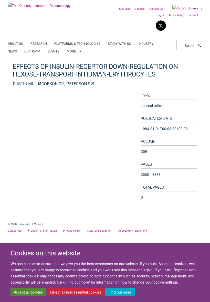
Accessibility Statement (132, 230)
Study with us (119, 43)
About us (15, 43)
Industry (146, 43)
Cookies (139, 8)
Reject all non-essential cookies (75, 292)
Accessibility (176, 15)
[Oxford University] (183, 8)
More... (73, 51)
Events (53, 51)
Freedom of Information (42, 230)
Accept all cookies (28, 292)
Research (38, 43)
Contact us (156, 8)
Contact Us (15, 230)
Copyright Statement (99, 230)
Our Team (32, 51)
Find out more (120, 292)
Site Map (124, 8)
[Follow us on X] (161, 25)
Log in (160, 15)
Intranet (193, 15)
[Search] (199, 45)
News (12, 51)
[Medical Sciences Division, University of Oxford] (105, 219)
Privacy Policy (72, 230)
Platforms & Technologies (77, 43)
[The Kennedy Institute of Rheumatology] (39, 3)
